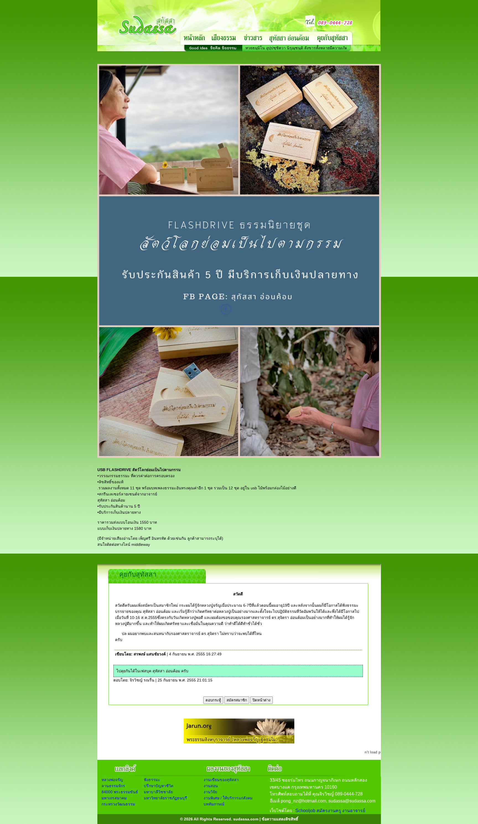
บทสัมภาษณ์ (214, 804)
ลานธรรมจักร (113, 786)
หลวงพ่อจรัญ (112, 779)
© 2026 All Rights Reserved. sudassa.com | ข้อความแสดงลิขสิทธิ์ (239, 819)
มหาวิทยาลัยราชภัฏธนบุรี (165, 798)
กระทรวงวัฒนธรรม (118, 804)
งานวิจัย (210, 792)
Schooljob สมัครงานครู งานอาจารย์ (330, 810)
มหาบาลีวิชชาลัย (158, 792)
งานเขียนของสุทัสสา (221, 779)
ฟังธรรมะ (152, 779)
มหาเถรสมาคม (114, 798)
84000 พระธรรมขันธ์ (120, 792)
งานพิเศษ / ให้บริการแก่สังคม (228, 798)
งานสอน (211, 786)
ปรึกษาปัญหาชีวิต (158, 786)
